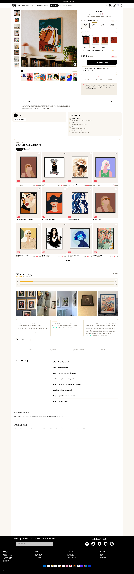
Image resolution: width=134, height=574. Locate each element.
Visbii (91, 14)
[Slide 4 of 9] (17, 33)
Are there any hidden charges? (63, 379)
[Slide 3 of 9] (17, 26)
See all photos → (114, 289)
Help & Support (7, 558)
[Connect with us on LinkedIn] (105, 544)
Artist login (38, 555)
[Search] (104, 5)
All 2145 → (115, 273)
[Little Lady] (63, 77)
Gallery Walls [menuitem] (39, 5)
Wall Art (16, 9)
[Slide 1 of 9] (17, 13)
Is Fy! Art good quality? (61, 362)
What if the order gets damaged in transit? (67, 384)
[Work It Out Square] (69, 77)
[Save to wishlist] (83, 62)
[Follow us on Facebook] (99, 544)
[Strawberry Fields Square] (30, 77)
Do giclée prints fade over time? (64, 396)
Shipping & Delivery (8, 555)
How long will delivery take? (62, 390)
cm (115, 20)
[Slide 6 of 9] (17, 46)
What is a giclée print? (60, 401)
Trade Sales (6, 561)
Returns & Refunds (7, 557)
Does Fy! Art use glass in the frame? (65, 373)
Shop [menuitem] (19, 5)
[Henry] (24, 77)
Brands (5, 554)
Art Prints (23, 9)
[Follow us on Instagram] (87, 544)
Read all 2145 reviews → (23, 339)
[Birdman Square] (56, 77)
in (112, 20)
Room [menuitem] (27, 5)
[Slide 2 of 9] (17, 20)
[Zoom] (75, 64)
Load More (67, 260)
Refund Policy (70, 555)
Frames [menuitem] (46, 5)
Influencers (38, 557)
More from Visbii (20, 119)
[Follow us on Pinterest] (112, 544)
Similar (20, 149)
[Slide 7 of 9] (17, 52)
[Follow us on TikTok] (93, 544)
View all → (75, 71)
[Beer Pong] (50, 77)
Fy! (7, 571)
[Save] (39, 153)
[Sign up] (51, 543)
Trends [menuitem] (32, 5)
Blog (101, 555)
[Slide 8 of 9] (17, 59)
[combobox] (83, 5)
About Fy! (102, 554)
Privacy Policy (71, 554)
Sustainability (103, 557)
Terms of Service (71, 557)
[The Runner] (43, 77)
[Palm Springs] (37, 77)
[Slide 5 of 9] (17, 39)
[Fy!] (13, 5)
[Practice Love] (76, 77)
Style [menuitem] (23, 5)
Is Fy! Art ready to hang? (61, 367)
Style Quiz (55, 5)
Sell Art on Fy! (38, 554)
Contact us (6, 560)
